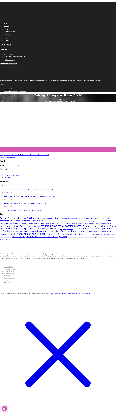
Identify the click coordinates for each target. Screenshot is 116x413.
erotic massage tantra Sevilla (29, 220)
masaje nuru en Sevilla (97, 223)
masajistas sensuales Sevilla (87, 231)
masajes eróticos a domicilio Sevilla (62, 226)
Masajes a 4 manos (10, 273)
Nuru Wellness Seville (75, 234)
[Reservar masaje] (4, 408)
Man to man (7, 280)
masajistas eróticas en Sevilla (36, 231)
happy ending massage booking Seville (96, 221)
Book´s (7, 36)
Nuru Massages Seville (53, 234)
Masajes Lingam (9, 271)
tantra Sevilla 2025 (72, 237)
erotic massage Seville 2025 (97, 218)
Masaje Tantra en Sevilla (85, 228)
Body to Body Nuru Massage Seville (16, 218)
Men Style (7, 177)
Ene (1, 151)
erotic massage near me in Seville (82, 218)
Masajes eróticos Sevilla (7, 157)
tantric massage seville (94, 237)
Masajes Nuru (8, 275)
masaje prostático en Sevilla (13, 226)
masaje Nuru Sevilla (108, 223)
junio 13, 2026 (8, 199)
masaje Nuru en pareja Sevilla (84, 223)
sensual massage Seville (56, 236)
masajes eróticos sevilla (49, 228)
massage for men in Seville (100, 231)
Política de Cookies (74, 293)
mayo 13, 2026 (8, 207)
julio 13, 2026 (8, 192)
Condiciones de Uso (87, 293)
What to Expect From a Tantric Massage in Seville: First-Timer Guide (25, 203)
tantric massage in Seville (83, 237)
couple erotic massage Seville (47, 218)
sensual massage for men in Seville (28, 236)
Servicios (8, 34)
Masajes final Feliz (9, 269)
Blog (6, 38)
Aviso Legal (49, 293)
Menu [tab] (5, 24)
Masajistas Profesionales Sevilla (65, 231)
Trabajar (8, 40)
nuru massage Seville (30, 234)
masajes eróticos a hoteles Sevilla (100, 226)
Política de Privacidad (60, 293)
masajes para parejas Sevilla (66, 229)
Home (7, 29)
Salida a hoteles (8, 282)
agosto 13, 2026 (9, 185)
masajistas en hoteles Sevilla (15, 231)
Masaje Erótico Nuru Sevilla (64, 223)
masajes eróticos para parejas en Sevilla (18, 228)
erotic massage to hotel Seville (51, 221)
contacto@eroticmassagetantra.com (15, 56)
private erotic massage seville (103, 234)
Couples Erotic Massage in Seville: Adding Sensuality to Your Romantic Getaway (28, 189)
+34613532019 (8, 54)
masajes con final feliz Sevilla (33, 226)
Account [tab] (6, 26)
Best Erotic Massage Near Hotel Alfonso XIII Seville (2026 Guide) (24, 210)
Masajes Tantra (8, 267)
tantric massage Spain (105, 237)
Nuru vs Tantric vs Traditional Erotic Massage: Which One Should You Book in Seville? (30, 196)
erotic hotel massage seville (67, 218)
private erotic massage (90, 234)
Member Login (9, 60)
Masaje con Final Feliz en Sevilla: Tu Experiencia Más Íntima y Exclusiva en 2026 (24, 155)
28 (1, 148)
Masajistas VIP (10, 31)
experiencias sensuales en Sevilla (79, 221)
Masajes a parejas (9, 278)
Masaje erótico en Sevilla (39, 223)
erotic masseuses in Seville (64, 221)
